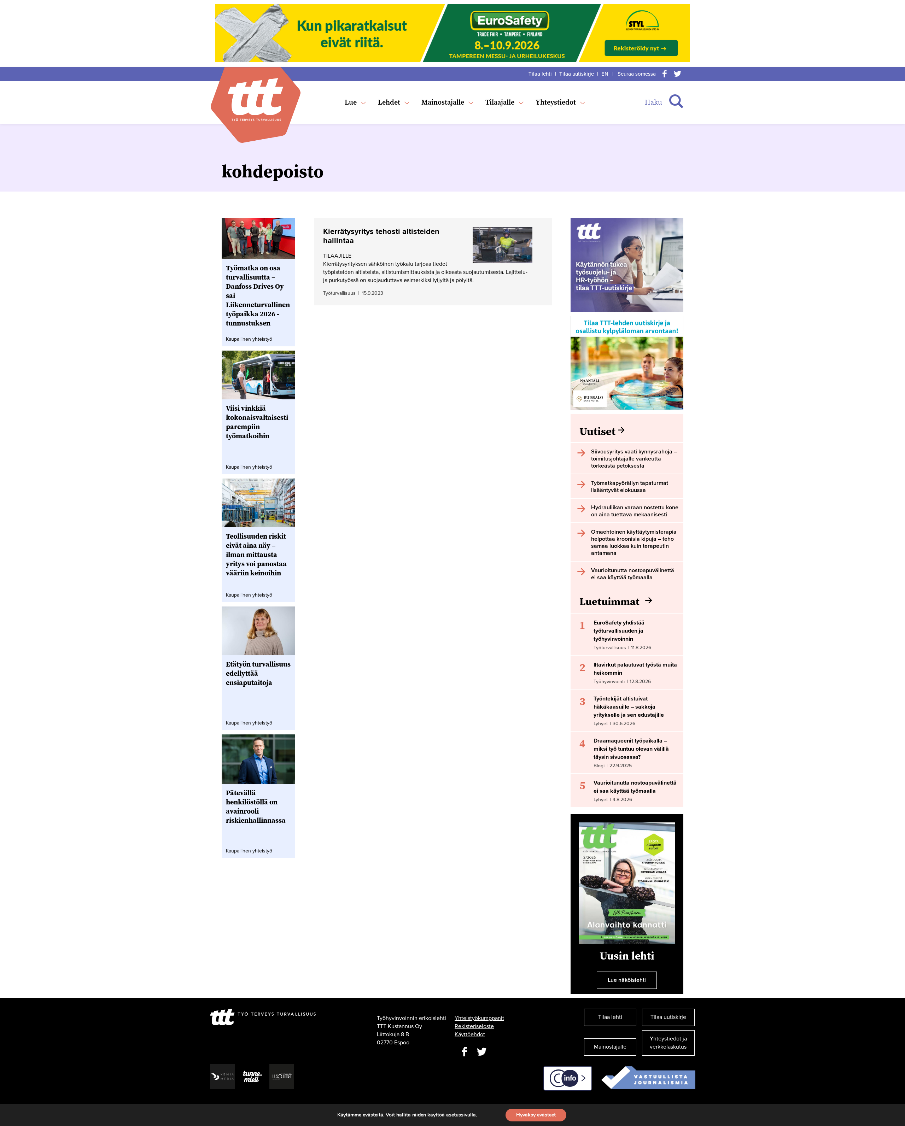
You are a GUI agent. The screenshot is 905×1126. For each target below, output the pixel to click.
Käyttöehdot (470, 1034)
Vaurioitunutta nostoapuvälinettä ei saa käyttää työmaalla (635, 786)
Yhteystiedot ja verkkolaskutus (668, 1042)
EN (604, 74)
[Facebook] (664, 74)
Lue (351, 102)
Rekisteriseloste (474, 1026)
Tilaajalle (499, 102)
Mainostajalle (442, 102)
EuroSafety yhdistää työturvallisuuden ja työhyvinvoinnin (619, 631)
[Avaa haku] (676, 101)
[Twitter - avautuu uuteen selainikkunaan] (481, 1051)
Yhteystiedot (556, 102)
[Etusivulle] (256, 99)
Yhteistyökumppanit (479, 1018)
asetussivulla (461, 1115)
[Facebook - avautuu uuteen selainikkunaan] (464, 1051)
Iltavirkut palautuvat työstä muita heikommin (635, 668)
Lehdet (389, 102)
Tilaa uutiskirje (576, 74)
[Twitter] (677, 74)
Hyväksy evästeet (536, 1115)
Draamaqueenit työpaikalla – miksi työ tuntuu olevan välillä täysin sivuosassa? (631, 749)
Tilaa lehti (540, 74)
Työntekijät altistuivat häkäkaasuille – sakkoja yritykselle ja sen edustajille (629, 707)
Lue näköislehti (627, 980)
